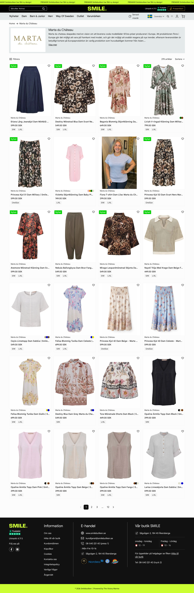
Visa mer (52, 44)
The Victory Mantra (111, 588)
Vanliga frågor (50, 569)
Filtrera (16, 59)
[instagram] (17, 549)
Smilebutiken (86, 588)
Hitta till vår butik (52, 538)
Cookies (48, 554)
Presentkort (178, 8)
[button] (180, 59)
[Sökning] (168, 16)
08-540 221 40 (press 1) (97, 543)
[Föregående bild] (13, 89)
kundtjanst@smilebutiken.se (99, 538)
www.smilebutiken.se (96, 533)
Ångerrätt (48, 574)
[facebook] (11, 549)
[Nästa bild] (46, 89)
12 (108, 507)
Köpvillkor (48, 548)
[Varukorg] (183, 16)
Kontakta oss (50, 559)
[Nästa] (113, 507)
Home (12, 23)
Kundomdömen (51, 543)
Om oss (47, 533)
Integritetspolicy (52, 564)
